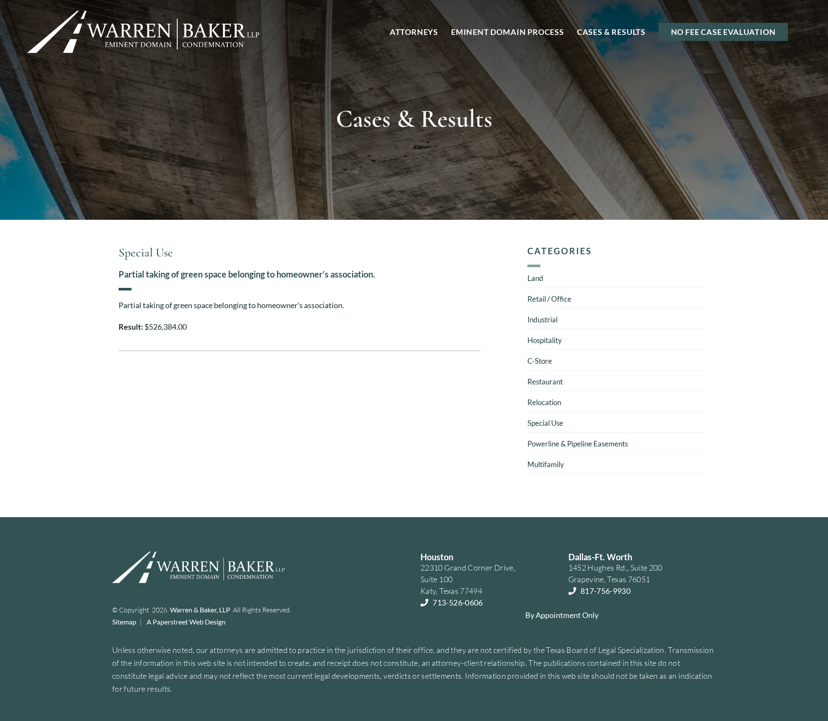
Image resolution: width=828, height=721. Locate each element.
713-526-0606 (458, 602)
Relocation (544, 402)
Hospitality (544, 340)
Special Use (545, 423)
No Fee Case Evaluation (723, 32)
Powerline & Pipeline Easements (577, 443)
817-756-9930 (605, 591)
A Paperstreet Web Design (186, 622)
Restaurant (545, 381)
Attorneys (414, 32)
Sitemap (124, 622)
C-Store (539, 360)
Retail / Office (549, 298)
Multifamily (545, 464)
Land (535, 278)
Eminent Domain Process (507, 32)
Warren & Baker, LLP (200, 610)
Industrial (542, 319)
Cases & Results (611, 32)
